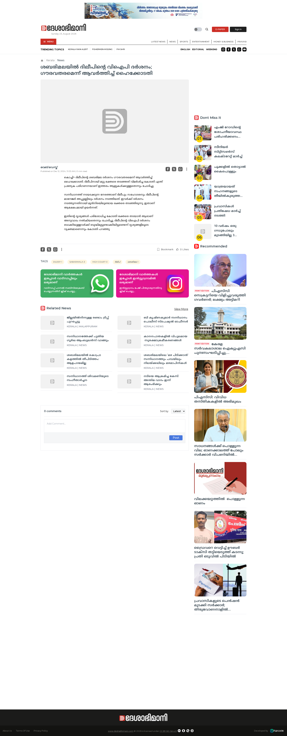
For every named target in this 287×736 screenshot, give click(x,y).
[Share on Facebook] (168, 169)
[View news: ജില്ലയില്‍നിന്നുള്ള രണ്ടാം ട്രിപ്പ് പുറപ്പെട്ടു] (52, 323)
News (172, 41)
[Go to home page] (64, 27)
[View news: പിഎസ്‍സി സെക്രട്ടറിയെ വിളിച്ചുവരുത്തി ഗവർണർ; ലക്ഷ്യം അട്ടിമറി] (220, 270)
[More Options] (187, 169)
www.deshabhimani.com (120, 731)
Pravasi (242, 41)
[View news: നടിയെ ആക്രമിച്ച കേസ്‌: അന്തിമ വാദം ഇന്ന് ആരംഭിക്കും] (129, 381)
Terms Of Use (23, 731)
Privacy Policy (41, 731)
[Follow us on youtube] (244, 49)
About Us (7, 731)
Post (176, 437)
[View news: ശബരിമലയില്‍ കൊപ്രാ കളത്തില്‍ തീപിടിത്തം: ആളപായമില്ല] (52, 360)
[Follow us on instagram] (223, 49)
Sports (184, 41)
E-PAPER (220, 29)
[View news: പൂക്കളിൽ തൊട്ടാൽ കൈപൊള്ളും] (202, 172)
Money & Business (223, 41)
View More (181, 309)
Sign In (238, 29)
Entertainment (200, 41)
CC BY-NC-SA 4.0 (168, 731)
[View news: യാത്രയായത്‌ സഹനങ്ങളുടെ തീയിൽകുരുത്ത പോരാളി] (202, 192)
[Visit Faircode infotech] (276, 731)
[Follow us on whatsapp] (239, 49)
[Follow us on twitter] (234, 49)
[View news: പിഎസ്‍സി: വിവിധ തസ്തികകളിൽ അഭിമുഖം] (220, 376)
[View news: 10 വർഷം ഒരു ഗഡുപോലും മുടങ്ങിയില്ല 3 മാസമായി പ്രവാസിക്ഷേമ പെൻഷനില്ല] (202, 231)
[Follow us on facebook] (228, 49)
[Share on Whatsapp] (180, 169)
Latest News (158, 41)
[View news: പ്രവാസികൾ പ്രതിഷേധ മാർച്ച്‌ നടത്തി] (202, 211)
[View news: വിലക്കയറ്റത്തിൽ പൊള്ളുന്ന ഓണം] (220, 478)
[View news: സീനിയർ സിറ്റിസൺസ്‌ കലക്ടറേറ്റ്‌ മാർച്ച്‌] (202, 152)
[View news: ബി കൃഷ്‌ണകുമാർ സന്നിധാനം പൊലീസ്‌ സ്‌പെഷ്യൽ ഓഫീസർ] (129, 323)
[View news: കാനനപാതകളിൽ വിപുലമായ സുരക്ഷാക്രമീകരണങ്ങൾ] (129, 342)
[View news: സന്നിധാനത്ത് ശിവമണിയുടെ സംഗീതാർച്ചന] (52, 381)
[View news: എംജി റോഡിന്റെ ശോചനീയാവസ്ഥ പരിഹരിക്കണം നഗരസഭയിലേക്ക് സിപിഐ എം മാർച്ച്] (202, 132)
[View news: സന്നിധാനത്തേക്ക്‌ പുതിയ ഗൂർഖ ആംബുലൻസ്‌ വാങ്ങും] (52, 342)
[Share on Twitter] (174, 169)
